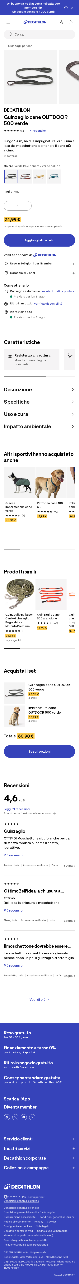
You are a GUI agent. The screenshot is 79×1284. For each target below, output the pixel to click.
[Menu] (8, 22)
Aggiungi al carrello (39, 240)
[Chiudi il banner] (72, 8)
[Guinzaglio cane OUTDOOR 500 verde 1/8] (30, 77)
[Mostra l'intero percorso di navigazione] (5, 45)
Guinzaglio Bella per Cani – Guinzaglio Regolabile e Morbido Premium (19, 620)
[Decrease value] (8, 205)
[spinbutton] (17, 206)
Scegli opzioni (39, 751)
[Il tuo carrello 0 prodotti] (70, 22)
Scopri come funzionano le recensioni (27, 813)
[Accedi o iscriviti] (61, 22)
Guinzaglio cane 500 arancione (48, 616)
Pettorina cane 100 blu (50, 505)
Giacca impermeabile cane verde (18, 506)
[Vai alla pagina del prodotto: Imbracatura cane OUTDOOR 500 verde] (14, 716)
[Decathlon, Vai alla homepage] (34, 22)
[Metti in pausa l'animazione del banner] (66, 8)
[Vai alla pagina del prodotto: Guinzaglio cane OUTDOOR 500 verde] (14, 693)
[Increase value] (26, 205)
